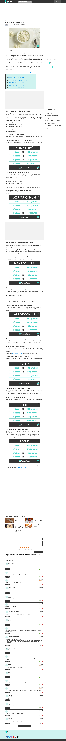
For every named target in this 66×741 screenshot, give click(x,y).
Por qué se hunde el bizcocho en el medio (54, 125)
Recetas (6, 18)
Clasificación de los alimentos (52, 118)
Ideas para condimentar (53, 65)
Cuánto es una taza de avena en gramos (16, 84)
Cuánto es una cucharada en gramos (26, 72)
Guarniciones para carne (51, 123)
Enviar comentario (38, 552)
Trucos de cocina (49, 67)
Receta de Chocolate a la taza (38, 525)
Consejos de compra (56, 67)
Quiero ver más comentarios (24, 726)
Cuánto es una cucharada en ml (52, 117)
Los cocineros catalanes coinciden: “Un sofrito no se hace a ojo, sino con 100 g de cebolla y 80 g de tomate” (19, 528)
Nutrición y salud (53, 63)
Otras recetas (53, 69)
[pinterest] (15, 737)
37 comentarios (23, 24)
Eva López (10, 26)
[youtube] (13, 737)
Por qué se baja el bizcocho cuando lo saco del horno (53, 113)
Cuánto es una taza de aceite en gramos (17, 85)
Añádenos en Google (40, 50)
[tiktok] (18, 737)
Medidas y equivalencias (15, 18)
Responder (7, 569)
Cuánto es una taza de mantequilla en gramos (17, 81)
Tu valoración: (17, 549)
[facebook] (7, 737)
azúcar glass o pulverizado (17, 176)
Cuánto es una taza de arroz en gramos (16, 82)
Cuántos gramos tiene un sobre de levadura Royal (38, 520)
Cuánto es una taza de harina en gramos (16, 77)
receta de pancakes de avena (17, 353)
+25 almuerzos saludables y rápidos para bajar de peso (53, 121)
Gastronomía (9, 18)
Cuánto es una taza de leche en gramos (16, 87)
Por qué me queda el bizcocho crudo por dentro (53, 127)
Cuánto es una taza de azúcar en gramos (16, 79)
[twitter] (9, 737)
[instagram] (11, 737)
